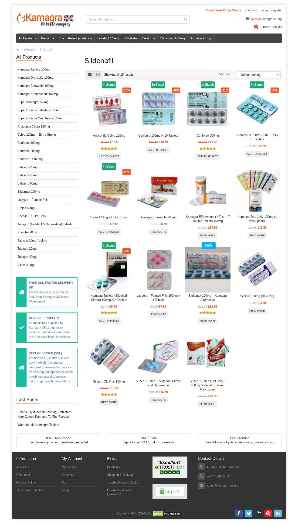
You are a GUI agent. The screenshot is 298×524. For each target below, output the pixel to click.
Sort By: (224, 74)
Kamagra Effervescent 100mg (37, 94)
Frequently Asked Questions (119, 492)
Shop (65, 490)
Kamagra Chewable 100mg (35, 85)
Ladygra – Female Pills (32, 200)
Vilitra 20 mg (25, 265)
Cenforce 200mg (28, 151)
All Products (27, 38)
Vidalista (131, 38)
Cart (64, 482)
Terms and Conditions (31, 490)
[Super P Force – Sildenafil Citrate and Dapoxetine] (158, 355)
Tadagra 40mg (27, 257)
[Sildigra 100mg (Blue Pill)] (257, 270)
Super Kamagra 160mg (32, 102)
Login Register (271, 10)
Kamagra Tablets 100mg (33, 69)
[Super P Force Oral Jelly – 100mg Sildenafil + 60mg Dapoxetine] (207, 355)
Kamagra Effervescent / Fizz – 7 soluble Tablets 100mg (208, 219)
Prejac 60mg (25, 208)
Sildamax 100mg (172, 38)
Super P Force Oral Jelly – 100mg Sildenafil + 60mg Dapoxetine (208, 385)
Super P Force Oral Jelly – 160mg (40, 118)
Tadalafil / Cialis (108, 38)
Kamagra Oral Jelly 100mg (35, 77)
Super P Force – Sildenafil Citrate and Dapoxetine (158, 383)
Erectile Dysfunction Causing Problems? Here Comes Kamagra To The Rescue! (44, 414)
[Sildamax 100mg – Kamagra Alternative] (207, 270)
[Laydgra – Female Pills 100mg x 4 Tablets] (158, 270)
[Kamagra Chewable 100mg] (158, 191)
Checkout (250, 10)
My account (70, 467)
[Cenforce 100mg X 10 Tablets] (158, 109)
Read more (158, 231)
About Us (22, 467)
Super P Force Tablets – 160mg (38, 110)
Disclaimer (114, 467)
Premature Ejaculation (75, 38)
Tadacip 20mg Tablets (32, 240)
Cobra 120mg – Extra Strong (36, 134)
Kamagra (47, 38)
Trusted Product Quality (123, 482)
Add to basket (109, 156)
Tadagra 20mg (27, 248)
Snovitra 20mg (200, 38)
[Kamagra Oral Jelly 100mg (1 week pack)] (257, 191)
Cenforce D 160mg (30, 159)
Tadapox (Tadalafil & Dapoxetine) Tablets (45, 224)
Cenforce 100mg (28, 142)
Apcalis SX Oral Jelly (31, 216)
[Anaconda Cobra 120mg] (109, 109)
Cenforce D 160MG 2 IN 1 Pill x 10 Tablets (257, 137)
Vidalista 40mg (27, 175)
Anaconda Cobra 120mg (33, 126)
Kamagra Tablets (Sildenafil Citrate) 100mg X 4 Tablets (109, 298)
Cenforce (148, 38)
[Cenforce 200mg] (207, 109)
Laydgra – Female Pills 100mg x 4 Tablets (158, 298)
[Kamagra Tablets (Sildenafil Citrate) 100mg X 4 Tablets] (109, 270)
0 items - (271, 27)
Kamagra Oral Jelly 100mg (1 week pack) (257, 219)
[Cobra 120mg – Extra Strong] (109, 191)
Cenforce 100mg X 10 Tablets (158, 135)
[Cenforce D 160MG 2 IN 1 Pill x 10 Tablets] (257, 109)
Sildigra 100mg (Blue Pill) (257, 296)
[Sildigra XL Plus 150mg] (109, 355)
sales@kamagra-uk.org (266, 19)
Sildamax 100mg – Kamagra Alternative (208, 298)
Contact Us (23, 475)
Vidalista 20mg (27, 167)
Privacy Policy (26, 482)
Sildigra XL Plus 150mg (109, 381)
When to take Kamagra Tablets (38, 425)
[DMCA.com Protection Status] (167, 513)
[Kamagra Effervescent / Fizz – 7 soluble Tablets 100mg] (207, 191)
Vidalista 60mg (27, 183)
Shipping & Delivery (120, 475)
